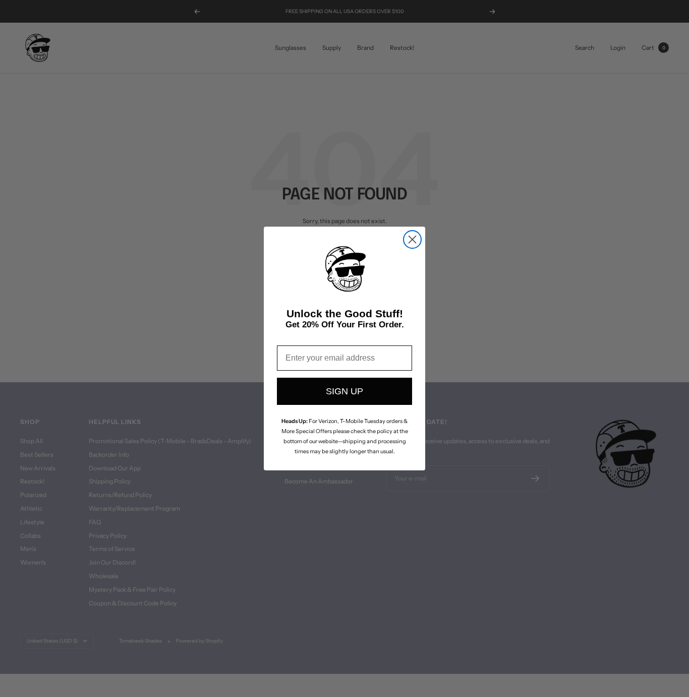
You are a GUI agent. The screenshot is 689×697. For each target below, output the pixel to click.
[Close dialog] (412, 239)
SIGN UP (344, 391)
